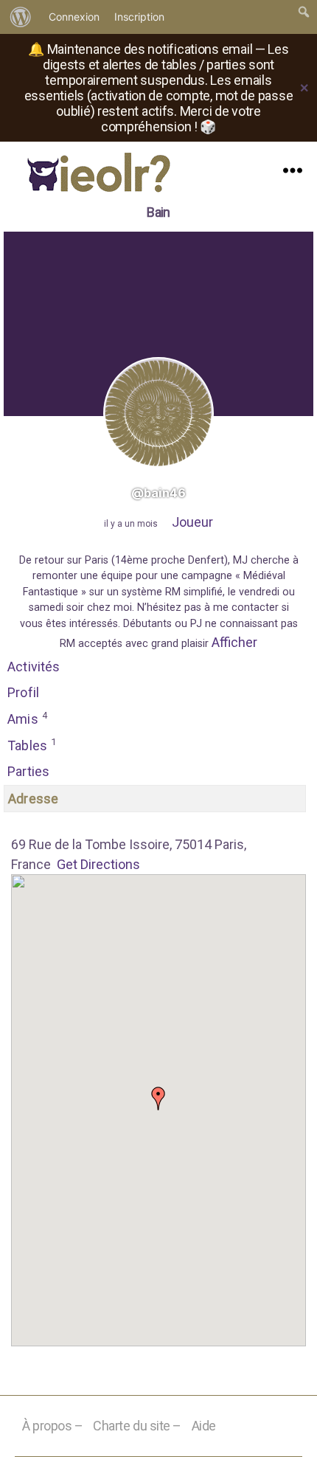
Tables (31, 744)
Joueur (192, 522)
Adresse (33, 798)
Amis (27, 718)
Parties (28, 771)
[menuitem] (20, 17)
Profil (23, 692)
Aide (204, 1425)
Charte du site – (137, 1425)
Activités (33, 666)
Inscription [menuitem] (139, 16)
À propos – (52, 1425)
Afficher (234, 642)
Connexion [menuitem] (74, 16)
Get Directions (98, 864)
